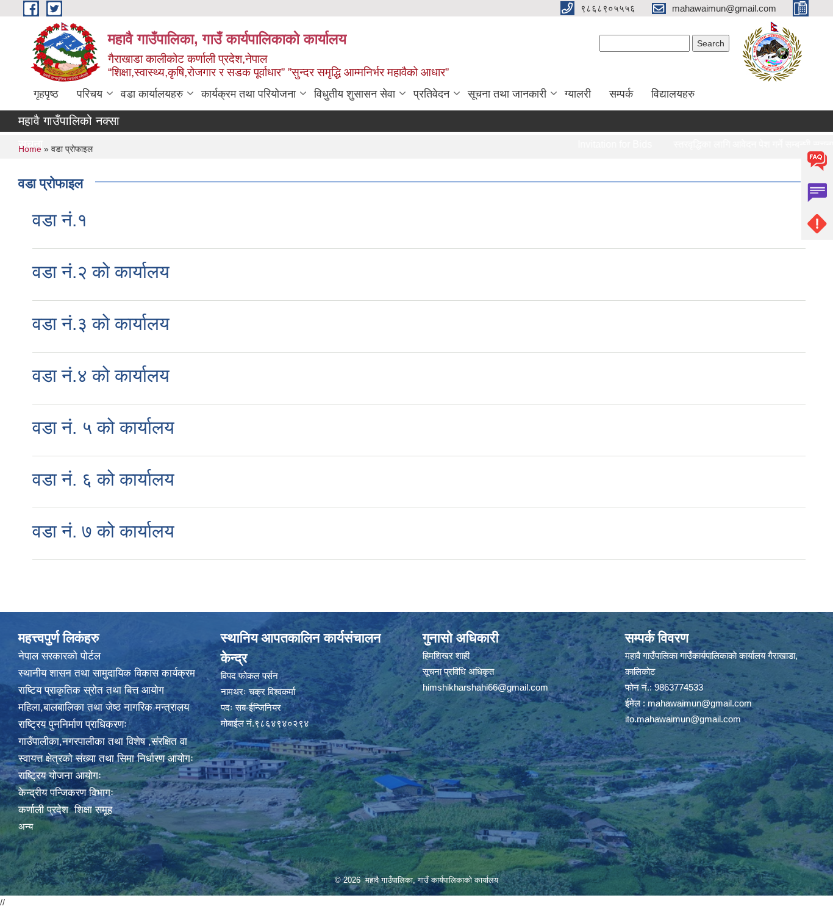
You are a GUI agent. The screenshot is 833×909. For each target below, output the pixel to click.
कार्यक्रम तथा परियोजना (248, 94)
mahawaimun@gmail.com (700, 703)
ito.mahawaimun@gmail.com (683, 719)
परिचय (89, 94)
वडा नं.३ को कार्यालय (101, 324)
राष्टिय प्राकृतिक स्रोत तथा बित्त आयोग (91, 690)
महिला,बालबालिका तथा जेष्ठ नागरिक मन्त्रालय (103, 707)
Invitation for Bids (592, 144)
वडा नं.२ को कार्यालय (101, 272)
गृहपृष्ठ (46, 94)
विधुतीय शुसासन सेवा (354, 94)
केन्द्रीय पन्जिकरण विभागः (65, 793)
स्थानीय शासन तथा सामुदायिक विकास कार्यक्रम (106, 673)
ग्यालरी (578, 94)
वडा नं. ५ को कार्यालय (103, 427)
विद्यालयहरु (673, 94)
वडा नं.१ (59, 220)
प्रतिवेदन (431, 94)
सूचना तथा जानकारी (507, 94)
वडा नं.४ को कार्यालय (101, 375)
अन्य (25, 826)
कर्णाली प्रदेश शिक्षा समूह (65, 810)
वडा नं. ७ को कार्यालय (103, 531)
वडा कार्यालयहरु (152, 94)
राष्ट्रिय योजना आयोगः (59, 775)
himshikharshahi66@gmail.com (485, 687)
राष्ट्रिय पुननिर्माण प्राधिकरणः (72, 724)
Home (29, 149)
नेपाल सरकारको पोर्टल (59, 656)
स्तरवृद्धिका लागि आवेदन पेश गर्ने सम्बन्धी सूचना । (735, 144)
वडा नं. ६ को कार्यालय (103, 479)
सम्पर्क (621, 94)
